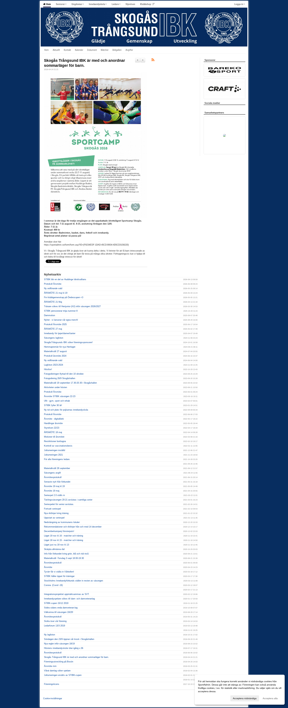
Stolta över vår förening (55, 621)
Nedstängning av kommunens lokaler (62, 522)
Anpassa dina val (207, 698)
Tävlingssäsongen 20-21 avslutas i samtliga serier (68, 499)
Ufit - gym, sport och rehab (57, 401)
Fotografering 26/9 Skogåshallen (59, 378)
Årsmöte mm (50, 666)
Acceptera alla (270, 698)
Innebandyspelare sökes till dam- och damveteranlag (69, 598)
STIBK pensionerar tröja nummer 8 (61, 311)
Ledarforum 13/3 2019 (54, 625)
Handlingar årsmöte (53, 423)
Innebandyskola (97, 4)
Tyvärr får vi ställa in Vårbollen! (59, 571)
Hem (48, 4)
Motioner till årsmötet (54, 437)
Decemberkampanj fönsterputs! (59, 531)
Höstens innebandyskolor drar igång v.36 (63, 648)
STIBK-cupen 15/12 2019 (56, 603)
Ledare (115, 4)
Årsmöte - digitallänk (54, 419)
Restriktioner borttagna (55, 441)
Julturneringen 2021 (53, 455)
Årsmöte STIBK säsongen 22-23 (59, 396)
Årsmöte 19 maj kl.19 (54, 486)
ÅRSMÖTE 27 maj (53, 329)
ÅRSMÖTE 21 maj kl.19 (55, 293)
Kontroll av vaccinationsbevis (58, 446)
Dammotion (49, 315)
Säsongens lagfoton (53, 338)
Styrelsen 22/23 (51, 428)
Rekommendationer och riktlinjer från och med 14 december (73, 526)
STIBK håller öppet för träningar (59, 576)
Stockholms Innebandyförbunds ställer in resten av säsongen (73, 580)
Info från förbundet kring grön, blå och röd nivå (66, 553)
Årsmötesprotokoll (53, 477)
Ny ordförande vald (53, 288)
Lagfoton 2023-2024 (53, 365)
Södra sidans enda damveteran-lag (61, 607)
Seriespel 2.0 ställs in (54, 495)
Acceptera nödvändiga (244, 698)
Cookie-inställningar (52, 698)
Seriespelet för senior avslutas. (59, 504)
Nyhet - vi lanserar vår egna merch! (61, 320)
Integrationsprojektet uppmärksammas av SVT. (67, 594)
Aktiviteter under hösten (55, 387)
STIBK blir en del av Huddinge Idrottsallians (65, 279)
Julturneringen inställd (54, 450)
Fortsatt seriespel (52, 508)
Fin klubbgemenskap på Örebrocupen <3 (63, 297)
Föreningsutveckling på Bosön (58, 661)
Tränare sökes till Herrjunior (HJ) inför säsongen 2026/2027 (72, 306)
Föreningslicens (51, 684)
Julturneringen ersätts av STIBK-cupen (63, 675)
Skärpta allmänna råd (54, 549)
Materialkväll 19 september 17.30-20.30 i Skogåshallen (70, 383)
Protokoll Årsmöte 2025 (55, 324)
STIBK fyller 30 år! (53, 405)
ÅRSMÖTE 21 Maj (53, 302)
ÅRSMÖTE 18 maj (53, 432)
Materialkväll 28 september (57, 468)
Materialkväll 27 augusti (55, 351)
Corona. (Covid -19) (53, 585)
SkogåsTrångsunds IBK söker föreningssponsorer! (68, 342)
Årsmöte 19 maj (51, 490)
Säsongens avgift (52, 473)
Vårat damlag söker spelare (57, 670)
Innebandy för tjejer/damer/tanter (59, 333)
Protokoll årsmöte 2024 (55, 356)
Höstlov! (48, 369)
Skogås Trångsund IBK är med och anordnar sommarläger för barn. (76, 657)
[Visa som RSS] (153, 60)
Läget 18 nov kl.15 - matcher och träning (63, 540)
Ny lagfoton (49, 634)
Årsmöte (48, 567)
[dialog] (240, 690)
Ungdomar (77, 4)
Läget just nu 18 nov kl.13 (56, 544)
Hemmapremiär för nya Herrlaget (59, 347)
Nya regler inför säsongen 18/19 (59, 643)
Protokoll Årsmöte (52, 284)
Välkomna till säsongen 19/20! (58, 612)
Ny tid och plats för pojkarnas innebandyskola (66, 410)
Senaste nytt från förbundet (57, 481)
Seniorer (60, 4)
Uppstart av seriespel (54, 517)
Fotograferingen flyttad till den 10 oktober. (64, 374)
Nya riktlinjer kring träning (56, 513)
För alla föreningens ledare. (57, 459)
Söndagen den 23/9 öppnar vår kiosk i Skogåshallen (69, 639)
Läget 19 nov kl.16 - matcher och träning (63, 535)
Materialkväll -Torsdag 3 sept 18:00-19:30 (64, 558)
